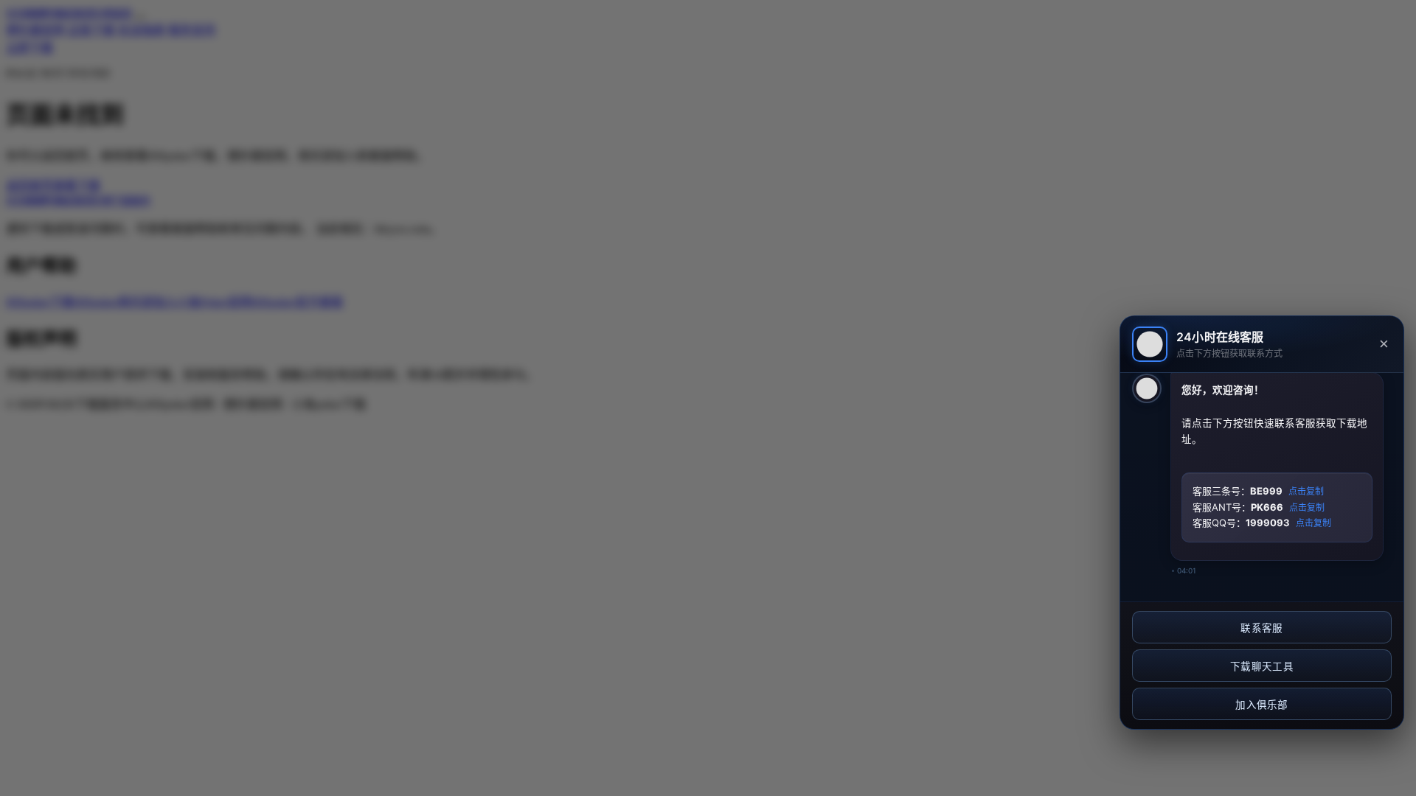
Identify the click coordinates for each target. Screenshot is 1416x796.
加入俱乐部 (1261, 705)
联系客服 (1261, 628)
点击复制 (1306, 491)
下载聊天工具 (1262, 666)
